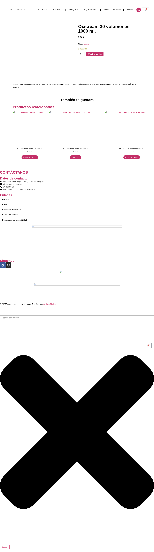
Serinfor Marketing (50, 304)
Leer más (75, 157)
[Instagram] (8, 265)
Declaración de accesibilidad (14, 220)
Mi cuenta (117, 10)
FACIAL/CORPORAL (39, 10)
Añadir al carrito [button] (29, 157)
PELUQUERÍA (74, 10)
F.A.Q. (4, 204)
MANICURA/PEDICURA (17, 10)
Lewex (86, 44)
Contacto (129, 10)
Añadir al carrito (95, 54)
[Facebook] (3, 265)
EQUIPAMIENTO (91, 10)
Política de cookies (10, 215)
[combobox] (77, 317)
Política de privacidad (11, 210)
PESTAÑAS (58, 10)
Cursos (106, 10)
